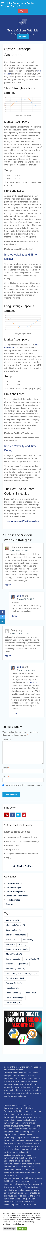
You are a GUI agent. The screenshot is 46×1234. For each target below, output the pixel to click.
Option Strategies (13, 888)
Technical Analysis (15, 978)
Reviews (9, 904)
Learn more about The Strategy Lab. (23, 521)
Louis (20, 595)
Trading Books (13, 993)
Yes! (22, 11)
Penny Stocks (32, 959)
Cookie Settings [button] (9, 1229)
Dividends (28, 940)
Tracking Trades (14, 983)
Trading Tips (13, 1002)
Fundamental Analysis (17, 949)
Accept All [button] (22, 1229)
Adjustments (12, 920)
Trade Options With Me (22, 30)
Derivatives (12, 940)
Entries (10, 944)
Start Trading (13, 973)
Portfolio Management (17, 964)
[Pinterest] (24, 815)
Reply (8, 585)
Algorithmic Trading (15, 925)
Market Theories (14, 954)
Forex (22, 944)
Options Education (14, 883)
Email (5, 776)
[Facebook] (12, 815)
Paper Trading (13, 959)
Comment (7, 740)
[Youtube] (6, 815)
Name (5, 768)
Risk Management (15, 969)
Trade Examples (13, 900)
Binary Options (13, 930)
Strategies (31, 973)
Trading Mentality (15, 998)
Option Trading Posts (15, 892)
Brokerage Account (16, 935)
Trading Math (32, 993)
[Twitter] (18, 815)
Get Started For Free (23, 866)
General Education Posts (17, 896)
